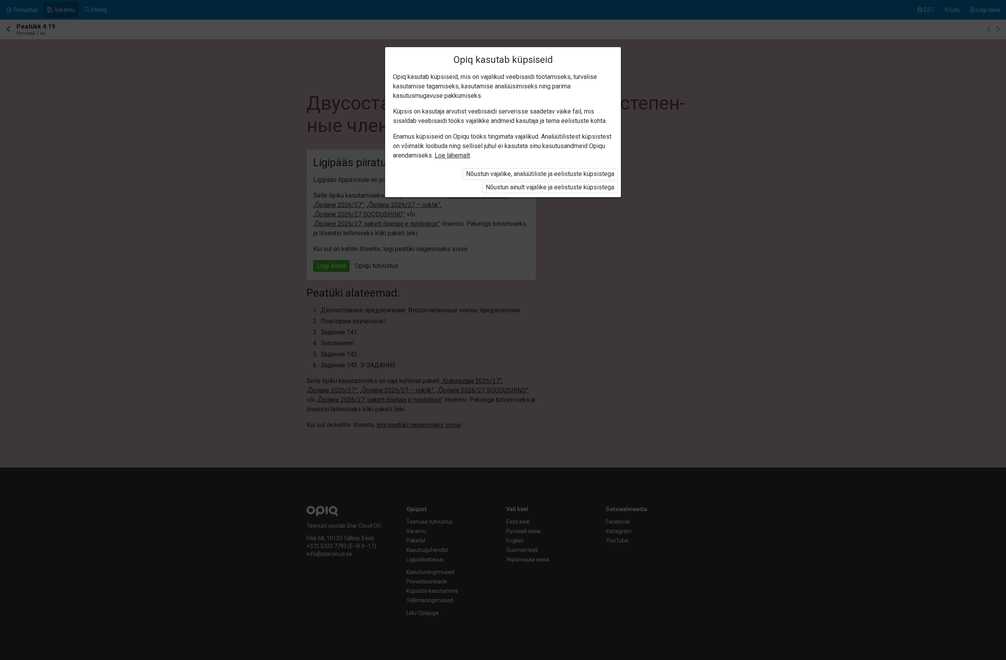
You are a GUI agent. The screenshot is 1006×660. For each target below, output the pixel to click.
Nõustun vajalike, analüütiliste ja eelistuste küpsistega (540, 174)
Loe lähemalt (452, 155)
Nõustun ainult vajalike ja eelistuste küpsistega (550, 187)
